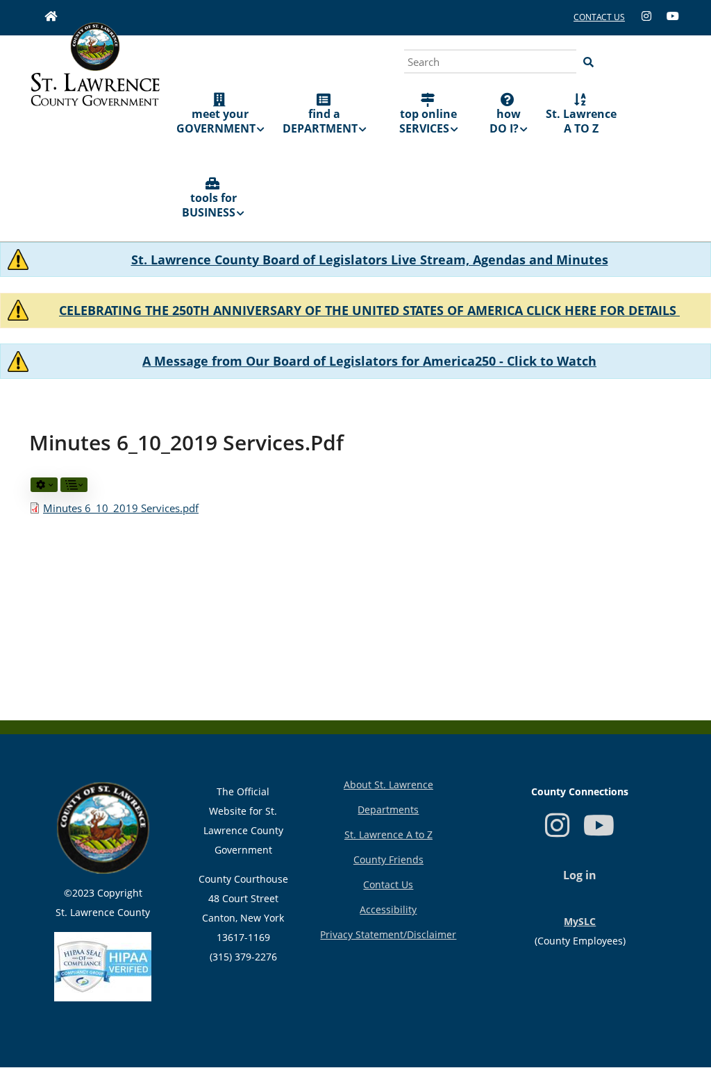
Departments (388, 809)
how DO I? (505, 121)
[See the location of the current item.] (73, 484)
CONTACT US (599, 17)
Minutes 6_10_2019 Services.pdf (121, 508)
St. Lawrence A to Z (388, 834)
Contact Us (388, 884)
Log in (579, 875)
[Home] (95, 79)
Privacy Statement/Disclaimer (388, 934)
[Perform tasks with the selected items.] (44, 484)
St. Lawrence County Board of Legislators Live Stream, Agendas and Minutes (369, 259)
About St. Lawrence (388, 784)
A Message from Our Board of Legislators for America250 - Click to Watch (369, 361)
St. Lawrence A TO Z (581, 121)
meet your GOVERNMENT (216, 121)
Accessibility (388, 909)
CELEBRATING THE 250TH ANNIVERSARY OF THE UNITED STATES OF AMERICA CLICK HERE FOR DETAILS (369, 310)
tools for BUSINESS (209, 205)
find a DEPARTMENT (320, 121)
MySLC (580, 921)
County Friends (388, 859)
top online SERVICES (428, 121)
